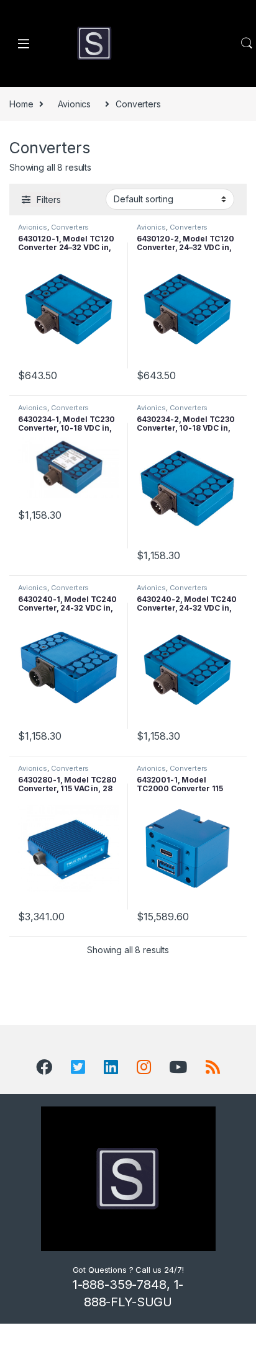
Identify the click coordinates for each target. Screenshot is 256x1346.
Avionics (74, 104)
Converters (70, 227)
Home (21, 104)
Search (247, 43)
